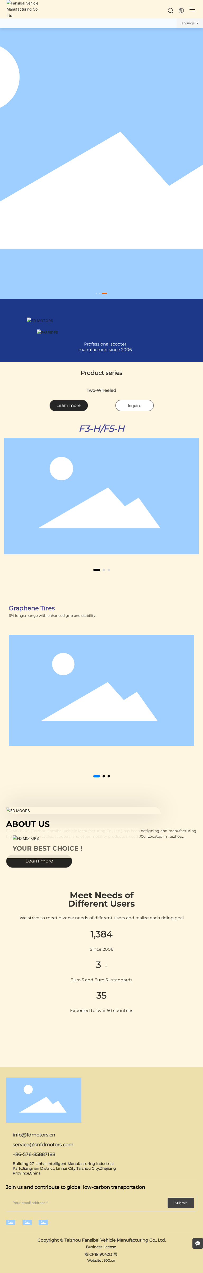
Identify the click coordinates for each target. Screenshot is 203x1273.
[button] (96, 293)
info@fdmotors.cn (34, 1135)
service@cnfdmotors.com (43, 1145)
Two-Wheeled (101, 390)
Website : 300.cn (101, 1260)
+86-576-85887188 (34, 1154)
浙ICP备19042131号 (101, 1254)
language (188, 23)
